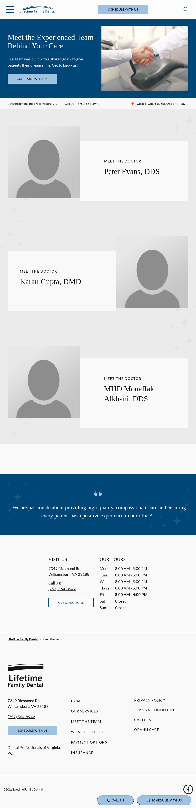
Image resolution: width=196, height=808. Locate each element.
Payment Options (89, 742)
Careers (142, 720)
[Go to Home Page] (38, 9)
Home (77, 701)
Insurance (82, 752)
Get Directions (71, 602)
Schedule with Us (123, 9)
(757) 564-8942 (88, 103)
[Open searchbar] (186, 9)
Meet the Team (86, 721)
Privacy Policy (149, 700)
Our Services (84, 711)
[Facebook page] (188, 789)
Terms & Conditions (155, 710)
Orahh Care (146, 729)
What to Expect (87, 732)
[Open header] (10, 9)
